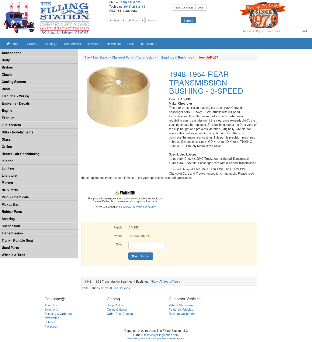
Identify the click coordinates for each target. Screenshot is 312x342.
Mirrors (7, 182)
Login (201, 7)
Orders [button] (31, 44)
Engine (7, 110)
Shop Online (115, 305)
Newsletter (114, 44)
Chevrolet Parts (122, 57)
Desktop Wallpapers (182, 313)
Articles (72, 44)
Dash (6, 89)
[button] (13, 43)
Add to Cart (142, 256)
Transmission (12, 233)
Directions (51, 309)
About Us (51, 305)
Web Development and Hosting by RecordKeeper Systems (156, 338)
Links (130, 44)
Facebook (51, 326)
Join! (305, 30)
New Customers (184, 7)
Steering (8, 218)
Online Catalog (117, 309)
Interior (7, 161)
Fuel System (11, 125)
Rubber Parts (12, 211)
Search (188, 20)
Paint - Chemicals (15, 197)
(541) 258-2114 (134, 6)
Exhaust (8, 117)
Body (6, 60)
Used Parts (10, 247)
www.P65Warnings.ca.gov (140, 207)
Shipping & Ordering (58, 313)
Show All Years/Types (165, 281)
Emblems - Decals (16, 103)
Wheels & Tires (13, 254)
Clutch (7, 74)
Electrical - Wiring (15, 96)
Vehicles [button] (92, 44)
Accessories (11, 52)
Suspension (11, 226)
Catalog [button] (50, 44)
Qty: (119, 244)
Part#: (118, 227)
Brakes (7, 67)
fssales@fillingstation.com (161, 335)
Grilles (7, 146)
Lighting (8, 168)
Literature (9, 175)
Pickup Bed (10, 204)
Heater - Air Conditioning (20, 153)
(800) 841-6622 (130, 2)
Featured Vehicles (181, 309)
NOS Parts (10, 190)
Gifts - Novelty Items (17, 132)
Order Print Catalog (120, 313)
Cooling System (14, 81)
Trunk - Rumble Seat (17, 240)
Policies (50, 322)
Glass (6, 139)
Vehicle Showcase (181, 305)
